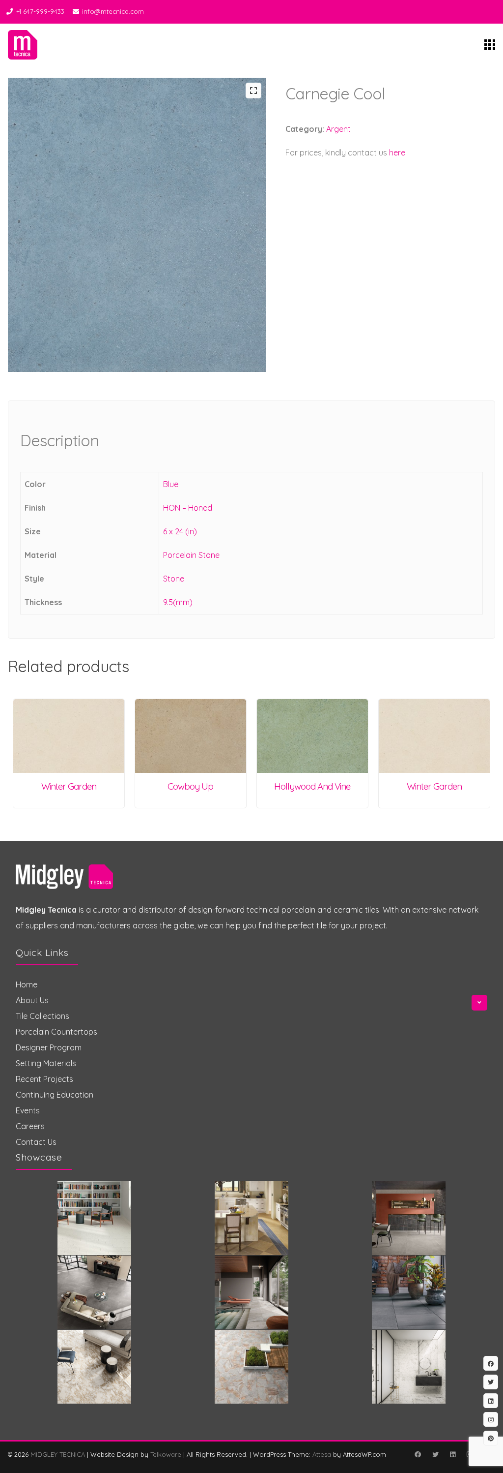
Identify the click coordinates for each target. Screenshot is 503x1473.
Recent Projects (44, 1079)
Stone (173, 578)
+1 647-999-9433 (40, 11)
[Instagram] (490, 1419)
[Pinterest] (490, 1438)
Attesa (321, 1454)
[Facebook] (417, 1454)
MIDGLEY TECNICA (57, 1454)
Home (26, 984)
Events (28, 1110)
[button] (253, 90)
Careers (30, 1126)
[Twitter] (435, 1454)
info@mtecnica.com (113, 11)
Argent (338, 129)
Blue (170, 484)
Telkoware (165, 1454)
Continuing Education (54, 1095)
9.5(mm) (178, 602)
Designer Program (49, 1047)
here (397, 152)
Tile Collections (42, 1016)
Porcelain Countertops (56, 1032)
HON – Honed (187, 508)
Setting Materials (46, 1063)
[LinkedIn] (452, 1454)
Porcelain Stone (191, 555)
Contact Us (36, 1142)
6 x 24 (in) (180, 531)
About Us (32, 1000)
